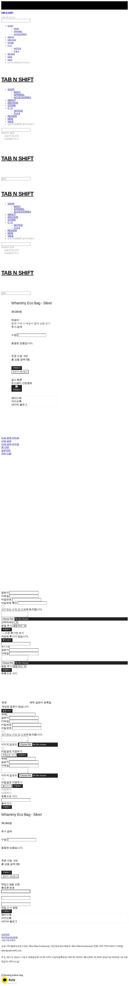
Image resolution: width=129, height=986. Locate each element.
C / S (10, 45)
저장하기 (7, 629)
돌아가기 (7, 786)
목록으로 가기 (9, 755)
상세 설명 (6, 441)
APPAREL (18, 31)
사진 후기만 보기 (14, 632)
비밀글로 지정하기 (11, 751)
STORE (11, 42)
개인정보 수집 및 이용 (13, 609)
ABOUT (11, 37)
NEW (10, 56)
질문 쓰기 (7, 710)
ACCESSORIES (20, 34)
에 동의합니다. (21, 609)
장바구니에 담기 (10, 876)
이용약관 (5, 934)
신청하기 (7, 911)
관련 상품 (6, 453)
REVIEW (11, 54)
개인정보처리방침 (9, 937)
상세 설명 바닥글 (10, 444)
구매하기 (7, 807)
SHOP (10, 25)
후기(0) (5, 447)
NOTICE (17, 48)
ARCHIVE (12, 39)
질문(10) (6, 450)
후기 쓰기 (7, 640)
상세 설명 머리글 (10, 437)
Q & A (16, 51)
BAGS (16, 28)
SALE (10, 59)
